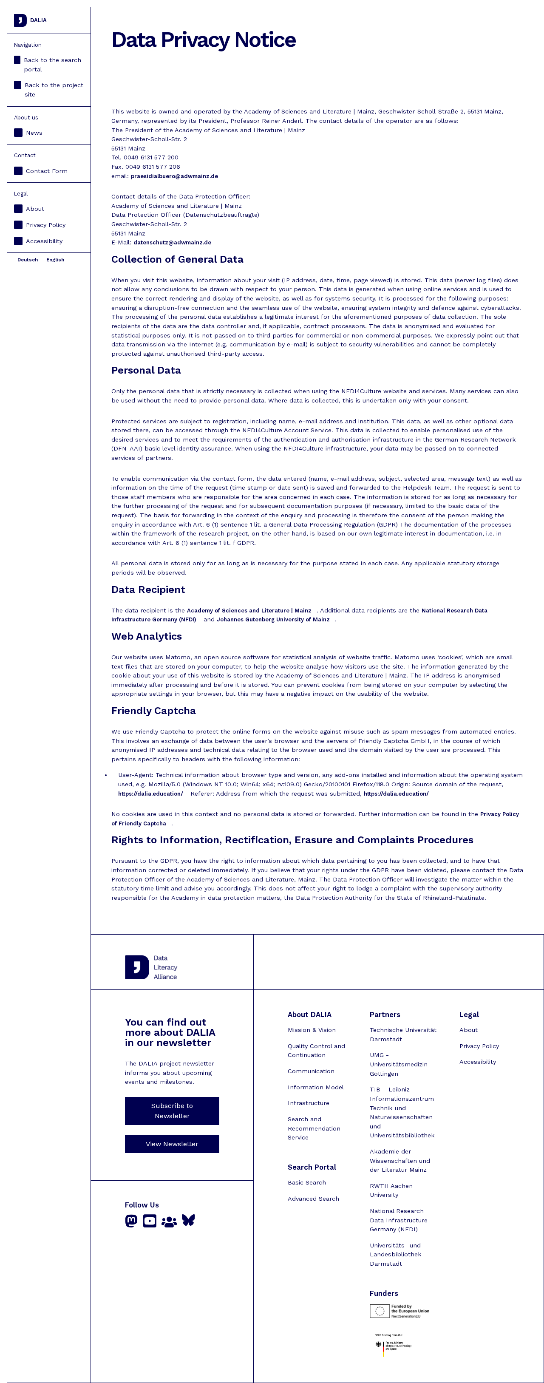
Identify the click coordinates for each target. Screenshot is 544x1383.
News (34, 132)
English (55, 260)
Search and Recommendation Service (314, 1128)
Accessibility (44, 241)
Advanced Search (313, 1198)
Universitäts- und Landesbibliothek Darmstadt (396, 1254)
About (35, 208)
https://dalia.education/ (150, 794)
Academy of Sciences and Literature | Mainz (249, 610)
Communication (311, 1071)
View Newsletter (172, 1144)
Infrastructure (308, 1103)
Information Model (316, 1087)
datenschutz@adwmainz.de (172, 242)
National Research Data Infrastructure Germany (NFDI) (399, 1220)
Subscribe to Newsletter (172, 1111)
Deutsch (27, 260)
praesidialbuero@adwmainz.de (174, 176)
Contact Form (47, 170)
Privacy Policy (45, 224)
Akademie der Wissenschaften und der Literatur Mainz (400, 1160)
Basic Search (307, 1182)
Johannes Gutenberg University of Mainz (273, 619)
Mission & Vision (312, 1029)
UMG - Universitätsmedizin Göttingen (399, 1064)
